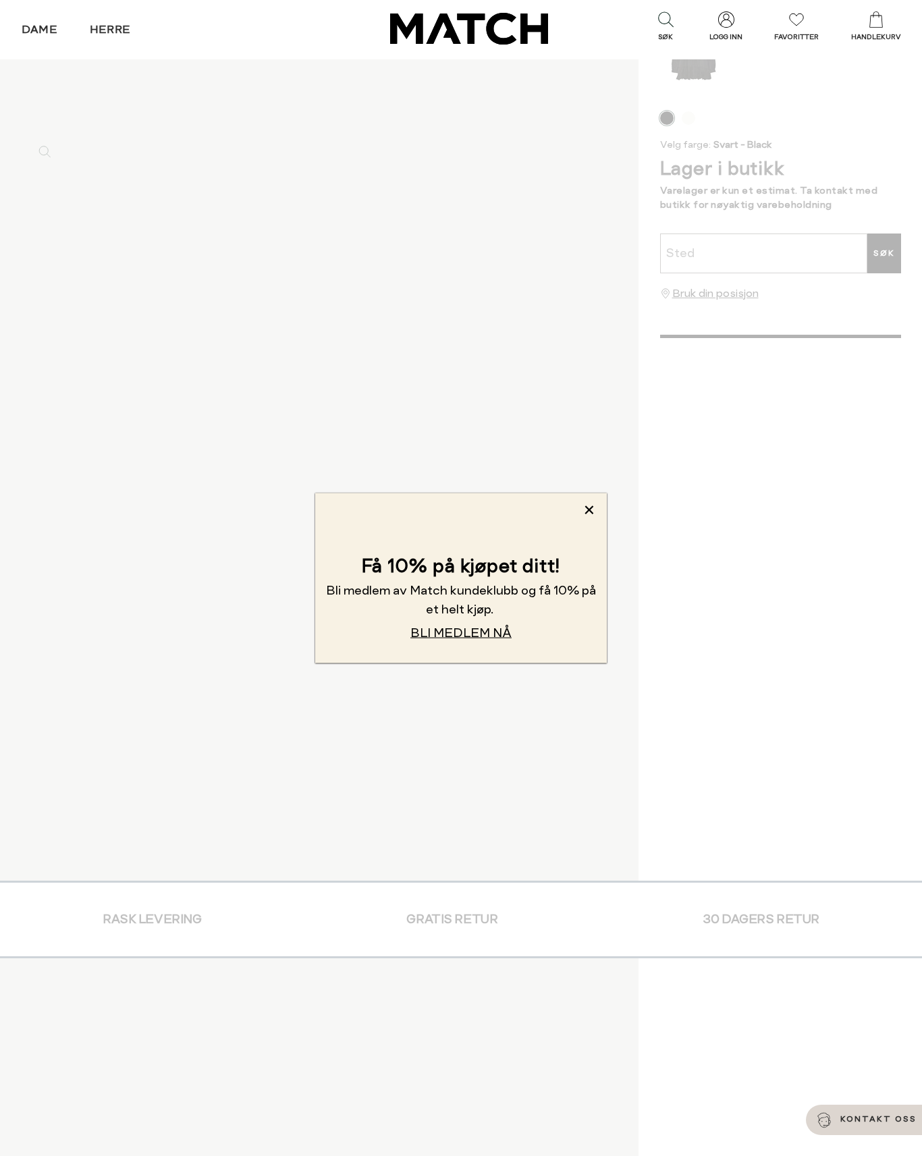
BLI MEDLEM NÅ (461, 632)
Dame (40, 29)
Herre (110, 29)
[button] (665, 29)
